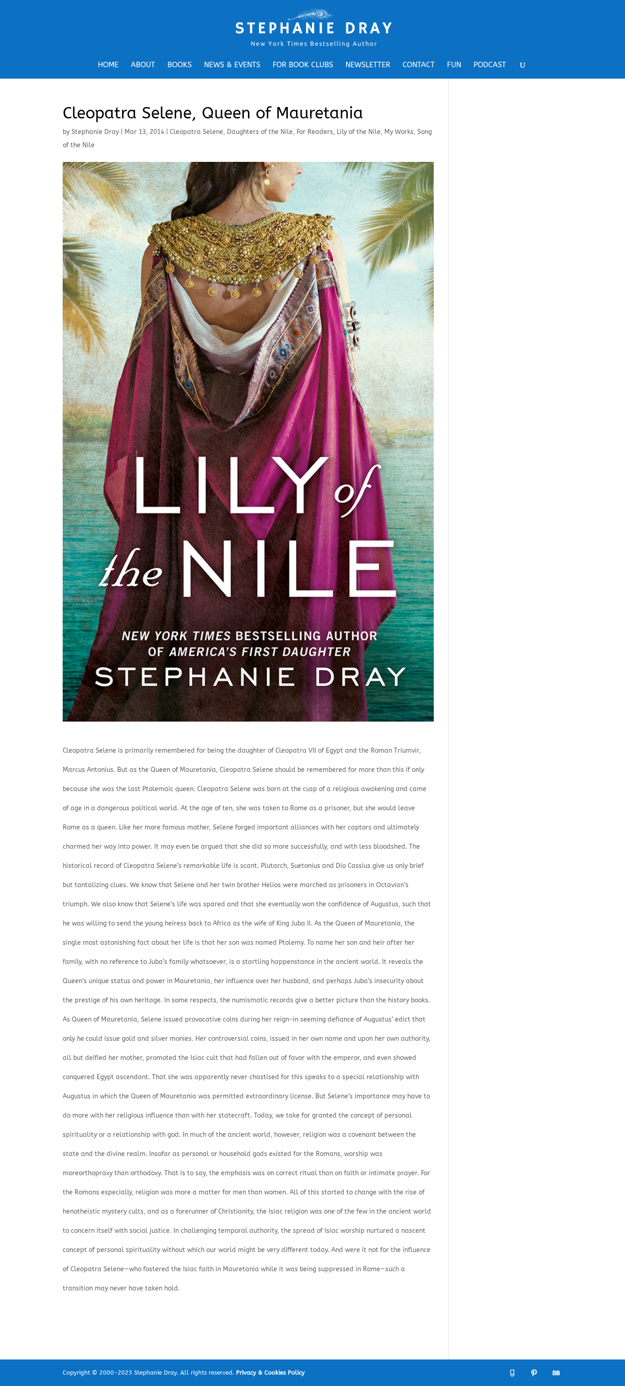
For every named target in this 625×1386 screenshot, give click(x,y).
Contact (419, 65)
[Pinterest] (534, 1373)
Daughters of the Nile (260, 132)
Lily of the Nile (359, 132)
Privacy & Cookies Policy (270, 1372)
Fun (454, 65)
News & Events (232, 65)
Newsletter (367, 65)
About (143, 65)
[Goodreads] (512, 1373)
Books (179, 65)
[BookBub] (556, 1373)
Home (108, 65)
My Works (399, 132)
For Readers (314, 132)
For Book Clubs (303, 65)
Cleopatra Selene (196, 132)
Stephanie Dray (95, 132)
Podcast (490, 65)
